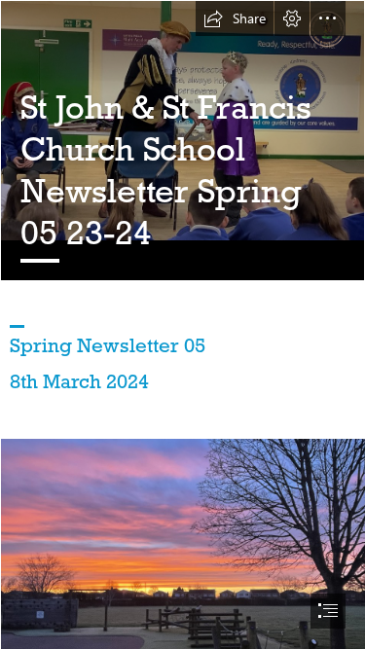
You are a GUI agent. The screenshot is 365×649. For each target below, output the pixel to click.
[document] (182, 324)
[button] (235, 18)
